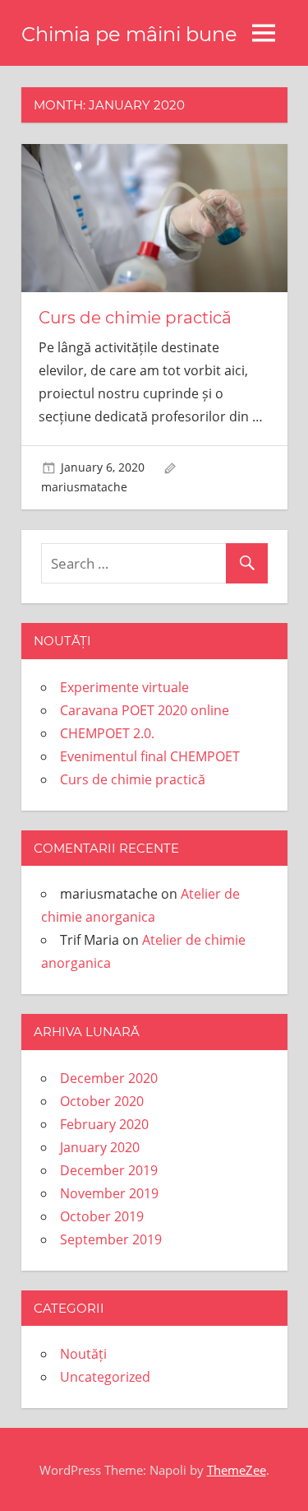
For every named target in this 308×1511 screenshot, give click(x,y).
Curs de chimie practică (135, 318)
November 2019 (109, 1193)
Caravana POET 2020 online (144, 710)
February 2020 (104, 1124)
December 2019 (109, 1170)
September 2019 (111, 1239)
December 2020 (109, 1078)
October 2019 (102, 1216)
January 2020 (100, 1147)
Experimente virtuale (124, 687)
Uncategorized (105, 1377)
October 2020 (102, 1101)
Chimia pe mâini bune (129, 34)
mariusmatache (84, 487)
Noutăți (83, 1354)
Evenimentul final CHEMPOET (150, 756)
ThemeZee (236, 1470)
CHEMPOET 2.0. (107, 733)
